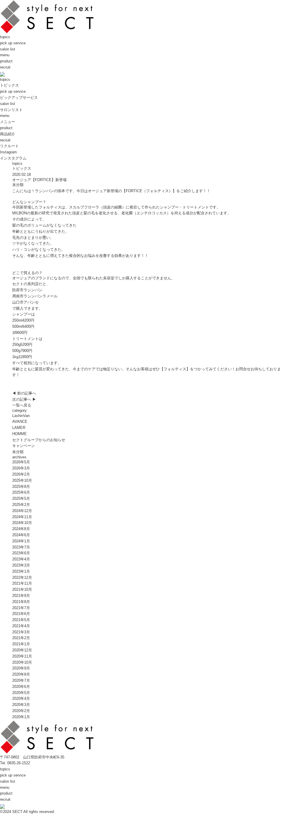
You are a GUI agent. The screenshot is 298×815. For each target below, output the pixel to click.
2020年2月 (21, 711)
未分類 (18, 185)
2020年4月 (21, 698)
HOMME (19, 434)
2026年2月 (21, 474)
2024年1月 (21, 541)
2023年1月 (21, 571)
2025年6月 (21, 492)
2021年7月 (21, 608)
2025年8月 (21, 486)
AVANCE (19, 421)
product (6, 61)
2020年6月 (21, 686)
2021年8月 (21, 602)
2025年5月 (21, 498)
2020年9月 (21, 668)
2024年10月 (22, 522)
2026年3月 (21, 468)
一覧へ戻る (21, 405)
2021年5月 (21, 620)
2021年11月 (22, 583)
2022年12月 (22, 577)
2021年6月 (21, 613)
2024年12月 (22, 511)
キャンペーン (23, 446)
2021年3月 (21, 632)
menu (4, 55)
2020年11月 (22, 656)
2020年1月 (21, 717)
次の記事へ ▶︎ (24, 399)
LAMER (18, 427)
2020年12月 (22, 650)
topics (5, 37)
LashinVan (21, 415)
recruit (5, 67)
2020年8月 (21, 674)
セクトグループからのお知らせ (38, 440)
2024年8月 (21, 529)
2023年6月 (21, 553)
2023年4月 (21, 559)
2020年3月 (21, 704)
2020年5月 (21, 692)
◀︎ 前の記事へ (24, 393)
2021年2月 (21, 638)
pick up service (13, 43)
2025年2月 (21, 504)
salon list (7, 49)
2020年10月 (22, 662)
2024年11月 (22, 517)
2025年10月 (22, 480)
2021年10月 (22, 589)
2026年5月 (21, 462)
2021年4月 (21, 626)
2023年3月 (21, 565)
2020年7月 (21, 680)
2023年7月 (21, 547)
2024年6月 (21, 535)
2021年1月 (21, 644)
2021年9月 (21, 595)
